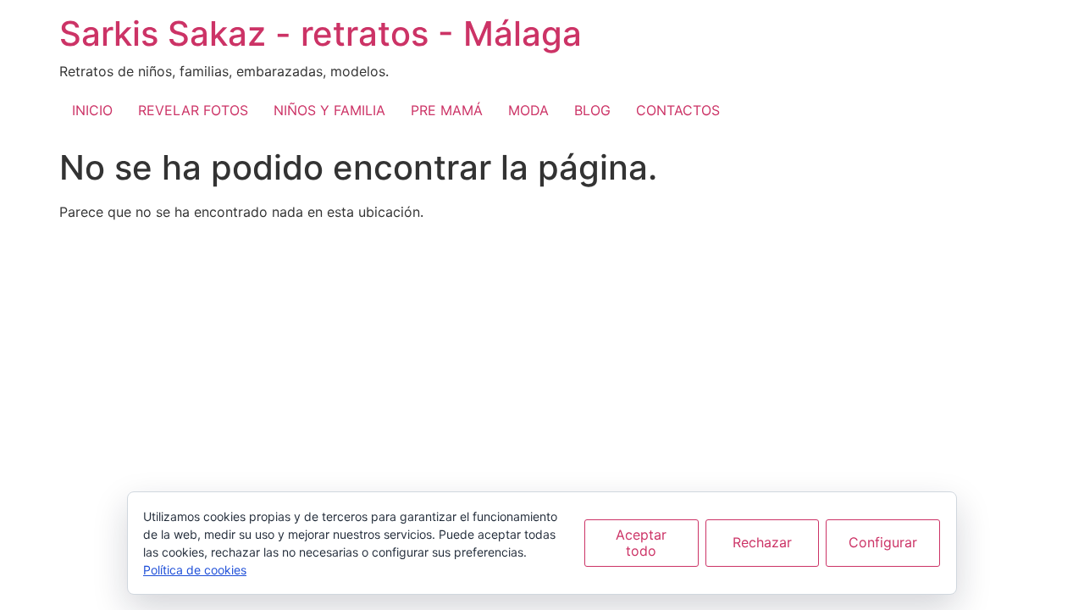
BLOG (592, 110)
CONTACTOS (678, 110)
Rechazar (762, 542)
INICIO (92, 110)
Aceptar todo (641, 542)
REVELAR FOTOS (193, 110)
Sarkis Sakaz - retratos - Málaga (320, 33)
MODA (528, 110)
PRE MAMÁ (447, 110)
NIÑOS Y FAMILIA (329, 110)
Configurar (883, 542)
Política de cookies (194, 570)
